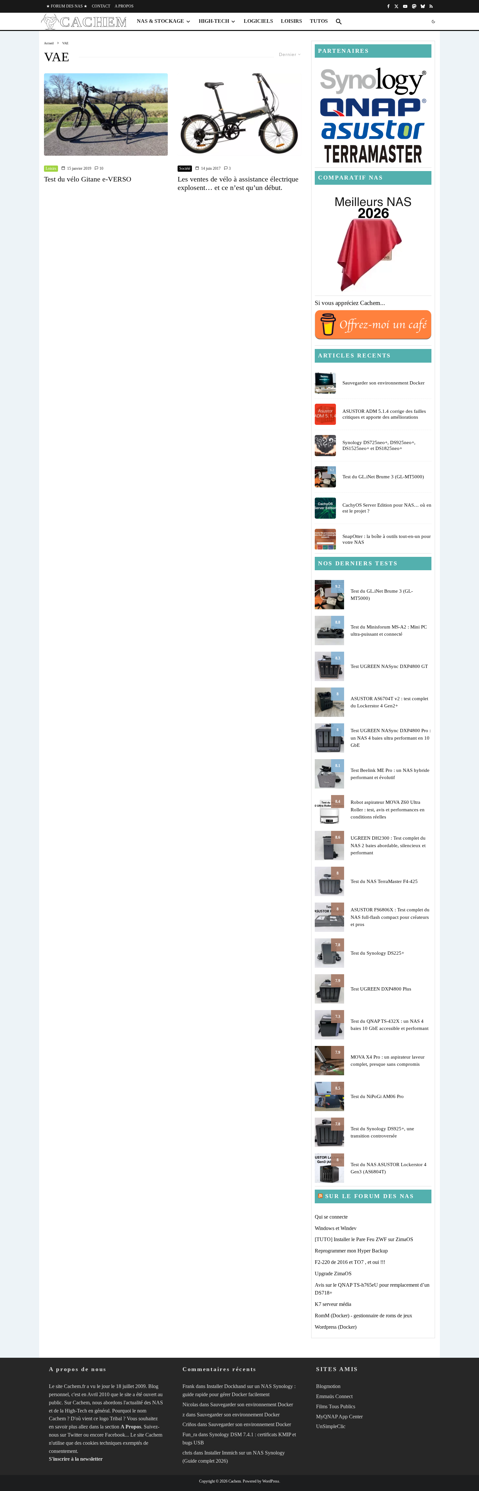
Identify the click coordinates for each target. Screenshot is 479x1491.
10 (100, 168)
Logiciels (258, 21)
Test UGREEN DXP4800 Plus (381, 989)
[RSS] (431, 6)
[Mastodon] (414, 6)
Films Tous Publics (335, 1406)
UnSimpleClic (330, 1426)
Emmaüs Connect (334, 1396)
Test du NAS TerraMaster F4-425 (384, 881)
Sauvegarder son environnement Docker (383, 382)
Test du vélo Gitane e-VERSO (87, 179)
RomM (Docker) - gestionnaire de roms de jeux (363, 1315)
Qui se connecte (331, 1217)
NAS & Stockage (160, 21)
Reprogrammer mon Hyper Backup (351, 1250)
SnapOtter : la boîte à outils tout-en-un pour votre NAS (386, 539)
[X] (396, 6)
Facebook (115, 1435)
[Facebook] (388, 6)
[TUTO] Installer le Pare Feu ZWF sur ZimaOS (364, 1239)
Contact (101, 6)
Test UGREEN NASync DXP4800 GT (389, 666)
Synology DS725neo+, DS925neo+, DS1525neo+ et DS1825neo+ (378, 445)
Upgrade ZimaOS (333, 1273)
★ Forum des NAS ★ (66, 6)
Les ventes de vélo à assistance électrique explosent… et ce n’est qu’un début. (238, 183)
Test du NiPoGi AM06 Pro (377, 1096)
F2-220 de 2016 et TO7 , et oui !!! (350, 1262)
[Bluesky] (422, 6)
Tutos (319, 21)
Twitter (74, 1435)
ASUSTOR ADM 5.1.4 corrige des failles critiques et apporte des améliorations (384, 414)
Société (184, 168)
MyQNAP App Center (339, 1416)
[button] (339, 21)
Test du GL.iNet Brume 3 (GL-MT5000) (383, 476)
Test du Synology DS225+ (377, 953)
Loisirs (291, 21)
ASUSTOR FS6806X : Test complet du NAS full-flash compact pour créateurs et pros (390, 917)
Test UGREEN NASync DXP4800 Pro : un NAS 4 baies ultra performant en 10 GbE (391, 738)
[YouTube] (405, 6)
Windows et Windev (335, 1228)
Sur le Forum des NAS (369, 1196)
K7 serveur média (333, 1304)
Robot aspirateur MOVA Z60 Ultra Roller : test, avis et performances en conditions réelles (388, 809)
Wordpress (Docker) (335, 1327)
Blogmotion (328, 1386)
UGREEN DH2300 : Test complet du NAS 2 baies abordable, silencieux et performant (388, 845)
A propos (124, 6)
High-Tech (214, 21)
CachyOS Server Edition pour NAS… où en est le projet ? (386, 508)
